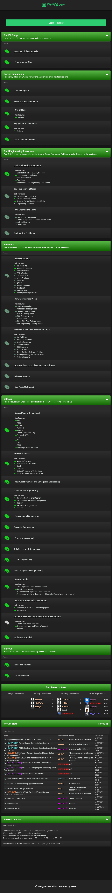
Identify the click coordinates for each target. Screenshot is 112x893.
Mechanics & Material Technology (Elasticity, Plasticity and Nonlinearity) (46, 594)
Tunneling (20, 508)
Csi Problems (22, 337)
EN (18, 440)
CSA (18, 443)
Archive (20, 131)
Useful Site (21, 225)
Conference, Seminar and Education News (34, 220)
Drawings (21, 180)
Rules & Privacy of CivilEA (26, 101)
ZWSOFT (20, 283)
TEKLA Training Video (25, 314)
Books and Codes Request (28, 624)
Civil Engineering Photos (26, 196)
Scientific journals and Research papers (33, 608)
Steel (19, 466)
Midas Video (22, 319)
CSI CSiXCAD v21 (14, 808)
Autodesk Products (24, 268)
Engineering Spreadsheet (27, 175)
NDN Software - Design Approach (20, 789)
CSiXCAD (73, 808)
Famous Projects (24, 178)
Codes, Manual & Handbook (27, 413)
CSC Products (22, 276)
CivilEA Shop (11, 35)
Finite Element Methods (26, 464)
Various (8, 648)
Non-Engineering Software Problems (31, 354)
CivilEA (53, 886)
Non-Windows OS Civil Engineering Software (34, 365)
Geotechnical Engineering (26, 490)
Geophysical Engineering (27, 505)
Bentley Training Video (26, 311)
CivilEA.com (55, 4)
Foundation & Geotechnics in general (31, 500)
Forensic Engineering (24, 527)
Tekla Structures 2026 (16, 798)
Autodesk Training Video (27, 309)
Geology (20, 503)
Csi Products (22, 266)
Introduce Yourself (22, 665)
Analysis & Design (24, 461)
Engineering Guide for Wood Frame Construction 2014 (29, 739)
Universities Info (23, 222)
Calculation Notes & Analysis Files (31, 173)
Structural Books (21, 454)
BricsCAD (20, 281)
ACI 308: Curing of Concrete (25, 774)
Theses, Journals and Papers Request (32, 626)
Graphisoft (21, 288)
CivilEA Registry (21, 90)
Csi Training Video (24, 306)
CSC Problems (22, 347)
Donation (20, 117)
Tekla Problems (23, 345)
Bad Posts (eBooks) (23, 637)
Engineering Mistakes (25, 204)
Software (9, 244)
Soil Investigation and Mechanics (30, 498)
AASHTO (20, 428)
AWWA (20, 430)
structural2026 (40, 836)
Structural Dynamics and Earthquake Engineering (37, 482)
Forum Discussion (14, 74)
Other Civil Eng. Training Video (29, 321)
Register (59, 22)
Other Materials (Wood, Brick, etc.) (30, 474)
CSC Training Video (25, 316)
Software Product (22, 258)
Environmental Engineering (27, 516)
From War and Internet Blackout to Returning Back (27, 779)
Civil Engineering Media (25, 189)
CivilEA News (20, 110)
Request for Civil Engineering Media (31, 201)
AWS (19, 445)
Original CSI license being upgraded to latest (25, 784)
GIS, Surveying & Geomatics (27, 549)
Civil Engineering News (25, 210)
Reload (102, 723)
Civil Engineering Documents (27, 165)
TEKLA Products (23, 273)
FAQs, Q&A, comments (24, 139)
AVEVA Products (23, 285)
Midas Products (23, 278)
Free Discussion (21, 676)
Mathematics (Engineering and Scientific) (33, 592)
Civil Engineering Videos (26, 199)
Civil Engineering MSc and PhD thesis (32, 587)
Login (51, 22)
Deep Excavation (23, 290)
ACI (18, 420)
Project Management (24, 538)
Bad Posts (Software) (24, 387)
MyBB (74, 886)
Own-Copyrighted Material (26, 51)
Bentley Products (23, 271)
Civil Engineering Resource (19, 151)
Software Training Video (25, 299)
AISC (19, 423)
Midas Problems (23, 350)
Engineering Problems (24, 233)
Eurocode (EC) (23, 435)
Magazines (21, 610)
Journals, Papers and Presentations (30, 600)
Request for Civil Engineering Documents (33, 183)
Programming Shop (23, 62)
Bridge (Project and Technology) (29, 471)
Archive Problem (23, 357)
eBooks (8, 399)
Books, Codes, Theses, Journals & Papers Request (37, 616)
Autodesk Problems (24, 340)
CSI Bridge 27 (12, 803)
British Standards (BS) (26, 433)
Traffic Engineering (23, 560)
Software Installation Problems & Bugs (32, 330)
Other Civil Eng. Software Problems (30, 352)
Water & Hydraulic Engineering (28, 571)
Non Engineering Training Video (29, 324)
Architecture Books (25, 589)
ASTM (19, 425)
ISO (18, 438)
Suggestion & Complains (25, 123)
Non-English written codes (27, 447)
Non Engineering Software (27, 293)
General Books (21, 579)
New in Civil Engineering (26, 217)
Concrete (20, 469)
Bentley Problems (24, 342)
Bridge (72, 803)
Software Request (22, 376)
